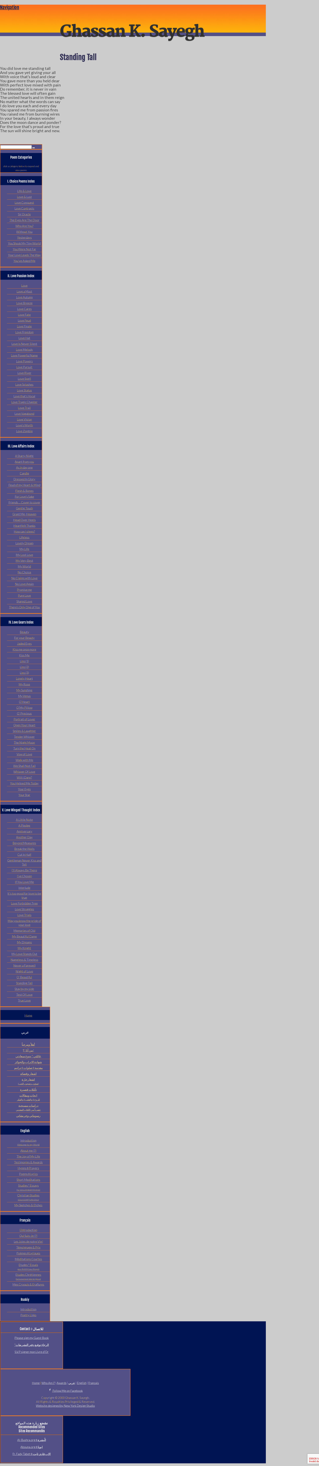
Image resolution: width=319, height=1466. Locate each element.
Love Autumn (24, 297)
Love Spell (24, 378)
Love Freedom (24, 332)
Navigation (9, 7)
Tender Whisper (24, 736)
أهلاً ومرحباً (28, 1044)
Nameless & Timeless (24, 959)
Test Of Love (24, 994)
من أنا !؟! (28, 1050)
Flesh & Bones (24, 491)
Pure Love (24, 595)
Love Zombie (24, 431)
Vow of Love (24, 754)
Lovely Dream (24, 543)
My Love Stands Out (24, 954)
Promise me (24, 589)
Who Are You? (24, 226)
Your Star (24, 795)
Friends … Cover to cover (24, 502)
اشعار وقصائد (28, 1073)
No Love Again (24, 584)
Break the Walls (24, 849)
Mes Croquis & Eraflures (28, 1284)
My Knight (24, 948)
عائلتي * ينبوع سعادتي (28, 1056)
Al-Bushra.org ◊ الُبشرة (31, 1440)
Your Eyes (24, 789)
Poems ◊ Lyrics (28, 1174)
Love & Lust (24, 197)
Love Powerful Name (24, 355)
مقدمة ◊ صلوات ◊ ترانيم (28, 1068)
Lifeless (24, 537)
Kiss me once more (24, 649)
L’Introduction (28, 1230)
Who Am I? (48, 1383)
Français (93, 1383)
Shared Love (24, 601)
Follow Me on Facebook (67, 1391)
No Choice (24, 572)
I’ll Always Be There (24, 870)
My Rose (24, 684)
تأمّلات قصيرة (28, 1089)
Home (28, 1015)
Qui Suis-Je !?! (28, 1236)
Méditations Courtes (28, 1259)
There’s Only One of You (24, 607)
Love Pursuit (24, 367)
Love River (24, 373)
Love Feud (24, 320)
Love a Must (24, 291)
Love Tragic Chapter (24, 402)
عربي (71, 1383)
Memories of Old (24, 930)
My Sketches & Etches (28, 1205)
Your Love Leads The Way (24, 255)
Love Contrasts (24, 208)
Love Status (24, 390)
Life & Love (24, 191)
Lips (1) (24, 661)
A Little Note (24, 819)
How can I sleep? (24, 531)
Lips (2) (24, 667)
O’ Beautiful (24, 977)
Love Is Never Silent (24, 344)
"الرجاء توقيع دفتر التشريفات (31, 1345)
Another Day (24, 837)
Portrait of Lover (24, 719)
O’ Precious (24, 713)
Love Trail (24, 408)
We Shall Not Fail (24, 766)
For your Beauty (24, 638)
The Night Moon (24, 742)
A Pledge (24, 825)
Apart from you (24, 461)
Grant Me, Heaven (24, 514)
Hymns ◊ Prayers (28, 1168)
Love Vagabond (24, 413)
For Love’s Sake (24, 496)
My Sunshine (24, 690)
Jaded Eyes (24, 643)
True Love (24, 1000)
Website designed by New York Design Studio (65, 1405)
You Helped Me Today (24, 783)
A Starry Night (24, 456)
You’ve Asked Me (24, 261)
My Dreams (24, 942)
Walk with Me (24, 760)
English (81, 1383)
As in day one (24, 467)
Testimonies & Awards (28, 1162)
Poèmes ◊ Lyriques (28, 1253)
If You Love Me (24, 882)
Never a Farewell (24, 965)
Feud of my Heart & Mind (24, 485)
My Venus (24, 696)
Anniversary (24, 831)
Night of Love (24, 971)
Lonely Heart (24, 678)
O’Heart (24, 702)
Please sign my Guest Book (31, 1338)
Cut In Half (24, 854)
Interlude (24, 887)
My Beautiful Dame (24, 936)
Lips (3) (24, 672)
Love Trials (24, 915)
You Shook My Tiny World (24, 243)
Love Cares (24, 309)
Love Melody (24, 349)
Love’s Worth (24, 425)
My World (24, 566)
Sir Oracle (24, 214)
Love (24, 285)
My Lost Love (24, 555)
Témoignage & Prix (28, 1247)
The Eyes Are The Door (24, 220)
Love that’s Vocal (24, 396)
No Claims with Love (24, 578)
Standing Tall (24, 983)
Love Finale (24, 326)
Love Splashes (24, 384)
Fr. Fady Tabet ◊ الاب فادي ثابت (31, 1454)
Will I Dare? (24, 777)
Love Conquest (24, 202)
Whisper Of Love (24, 771)
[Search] (33, 147)
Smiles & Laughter (24, 731)
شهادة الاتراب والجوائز (28, 1062)
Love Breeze (24, 303)
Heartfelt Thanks (24, 525)
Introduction (28, 1309)
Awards (61, 1383)
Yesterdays (24, 237)
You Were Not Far (24, 249)
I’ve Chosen (24, 876)
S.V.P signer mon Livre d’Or (32, 1352)
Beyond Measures (24, 843)
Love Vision (24, 419)
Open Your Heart (24, 725)
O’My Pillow (24, 707)
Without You (24, 231)
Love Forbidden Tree (24, 903)
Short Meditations (28, 1179)
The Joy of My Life (28, 1156)
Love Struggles (24, 909)
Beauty (24, 632)
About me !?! (28, 1150)
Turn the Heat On (24, 748)
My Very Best (24, 560)
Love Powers (24, 361)
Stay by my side (24, 989)
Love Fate (24, 314)
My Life (24, 549)
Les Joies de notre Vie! (28, 1241)
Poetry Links (28, 1315)
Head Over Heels (24, 520)
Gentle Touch (24, 508)
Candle (24, 473)
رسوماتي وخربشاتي (28, 1115)
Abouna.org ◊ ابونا (31, 1447)
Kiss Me (24, 655)
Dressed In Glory (24, 479)
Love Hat (24, 338)
